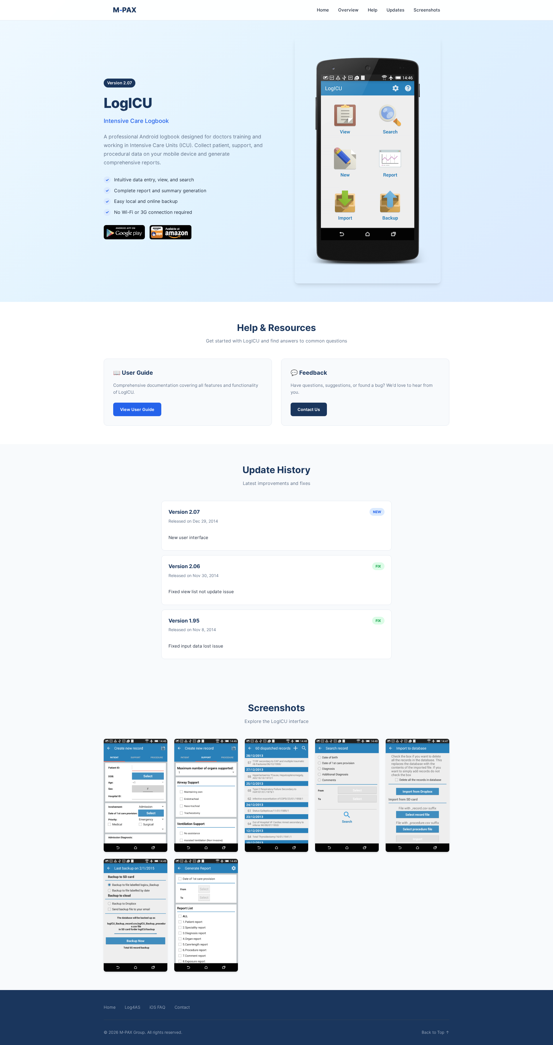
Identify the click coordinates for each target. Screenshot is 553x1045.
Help (372, 10)
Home (323, 10)
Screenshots (427, 10)
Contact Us (309, 409)
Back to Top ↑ (435, 1032)
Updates (395, 10)
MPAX (125, 10)
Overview (348, 10)
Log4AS (132, 1007)
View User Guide (137, 409)
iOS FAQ (157, 1007)
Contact (182, 1007)
